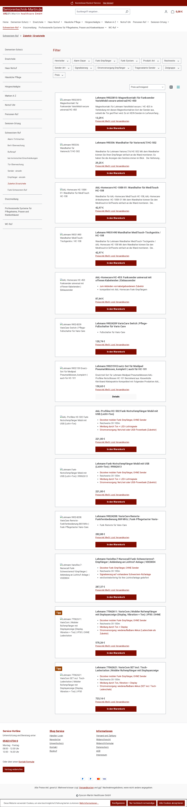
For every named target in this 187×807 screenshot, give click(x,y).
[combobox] (99, 11)
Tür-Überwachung (16, 164)
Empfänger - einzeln (16, 177)
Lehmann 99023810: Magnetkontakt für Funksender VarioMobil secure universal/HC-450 (124, 99)
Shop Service (57, 731)
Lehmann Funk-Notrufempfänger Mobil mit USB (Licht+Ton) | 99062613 (122, 465)
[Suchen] (127, 11)
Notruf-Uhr (10, 105)
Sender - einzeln (15, 171)
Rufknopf (12, 152)
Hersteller (60, 60)
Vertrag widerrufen (14, 769)
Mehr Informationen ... (89, 803)
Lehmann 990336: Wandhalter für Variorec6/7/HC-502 (125, 142)
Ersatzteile (10, 59)
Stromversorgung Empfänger (111, 68)
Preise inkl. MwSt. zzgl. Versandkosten (112, 302)
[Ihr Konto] (166, 11)
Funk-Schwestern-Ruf (17, 190)
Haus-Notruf (11, 68)
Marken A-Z (10, 95)
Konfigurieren (118, 803)
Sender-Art (60, 68)
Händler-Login (56, 735)
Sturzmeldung (11, 199)
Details (116, 396)
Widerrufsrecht (103, 739)
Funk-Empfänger (103, 60)
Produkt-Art (149, 60)
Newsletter (55, 739)
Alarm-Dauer (80, 60)
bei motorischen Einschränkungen (23, 158)
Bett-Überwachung (16, 145)
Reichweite (170, 60)
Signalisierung (81, 68)
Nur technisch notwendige (142, 803)
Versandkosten (86, 787)
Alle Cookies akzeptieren (171, 803)
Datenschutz (102, 747)
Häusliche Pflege (13, 77)
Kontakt (53, 747)
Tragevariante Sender (145, 68)
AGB (98, 751)
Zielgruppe (170, 68)
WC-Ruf (8, 224)
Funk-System (127, 60)
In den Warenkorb (116, 128)
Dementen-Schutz (14, 49)
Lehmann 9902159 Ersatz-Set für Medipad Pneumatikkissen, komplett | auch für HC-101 (121, 368)
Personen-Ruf (11, 114)
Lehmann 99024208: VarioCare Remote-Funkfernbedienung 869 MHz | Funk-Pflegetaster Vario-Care (126, 518)
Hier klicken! (108, 3)
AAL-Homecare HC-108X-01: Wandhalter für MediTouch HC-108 (127, 189)
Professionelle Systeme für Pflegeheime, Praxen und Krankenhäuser (18, 211)
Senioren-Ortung (13, 123)
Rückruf (53, 751)
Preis (57, 75)
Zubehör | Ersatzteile (17, 184)
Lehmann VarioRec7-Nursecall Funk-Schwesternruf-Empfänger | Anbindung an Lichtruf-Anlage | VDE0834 (125, 560)
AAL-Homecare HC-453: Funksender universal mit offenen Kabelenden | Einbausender (123, 279)
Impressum (101, 755)
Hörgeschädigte (12, 86)
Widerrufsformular (105, 743)
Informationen (104, 731)
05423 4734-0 (10, 740)
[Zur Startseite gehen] (22, 11)
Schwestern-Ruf (13, 132)
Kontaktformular (26, 761)
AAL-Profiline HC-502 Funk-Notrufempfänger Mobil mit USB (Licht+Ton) (126, 412)
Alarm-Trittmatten (16, 139)
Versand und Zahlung (106, 735)
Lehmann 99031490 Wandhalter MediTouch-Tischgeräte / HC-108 (128, 234)
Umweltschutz (57, 743)
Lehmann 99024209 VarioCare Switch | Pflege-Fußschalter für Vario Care (121, 325)
